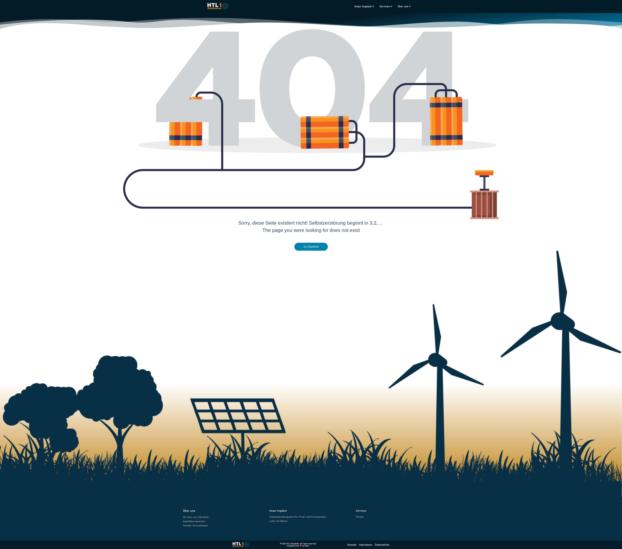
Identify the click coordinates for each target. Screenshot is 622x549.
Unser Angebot (363, 6)
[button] (346, 3)
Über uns (403, 6)
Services (385, 6)
